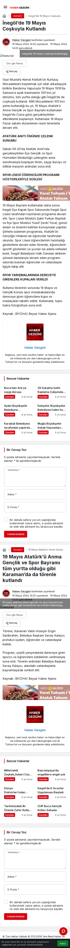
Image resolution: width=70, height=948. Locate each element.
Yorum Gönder (15, 534)
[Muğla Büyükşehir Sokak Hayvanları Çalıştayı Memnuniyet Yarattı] (52, 426)
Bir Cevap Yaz (16, 450)
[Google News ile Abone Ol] (15, 63)
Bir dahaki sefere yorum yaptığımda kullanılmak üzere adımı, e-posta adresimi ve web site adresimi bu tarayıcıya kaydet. (36, 523)
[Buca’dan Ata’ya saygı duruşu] (18, 391)
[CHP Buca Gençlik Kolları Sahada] (52, 809)
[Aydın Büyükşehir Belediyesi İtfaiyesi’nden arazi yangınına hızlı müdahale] (18, 409)
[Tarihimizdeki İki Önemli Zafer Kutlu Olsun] (18, 809)
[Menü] (5, 6)
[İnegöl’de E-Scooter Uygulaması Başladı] (52, 791)
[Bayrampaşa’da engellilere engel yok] (52, 773)
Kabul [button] (63, 943)
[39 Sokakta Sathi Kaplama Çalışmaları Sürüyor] (52, 391)
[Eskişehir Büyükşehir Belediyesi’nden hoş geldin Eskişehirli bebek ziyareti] (52, 409)
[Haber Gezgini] (19, 7)
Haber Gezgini (21, 40)
